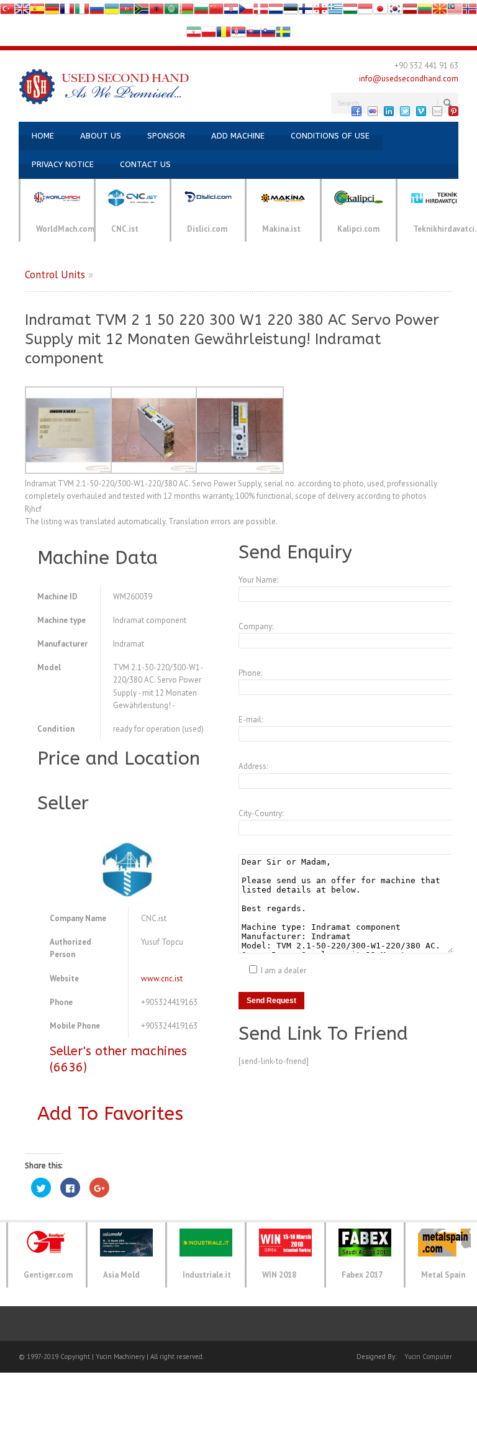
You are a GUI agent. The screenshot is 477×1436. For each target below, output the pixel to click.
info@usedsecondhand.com (408, 78)
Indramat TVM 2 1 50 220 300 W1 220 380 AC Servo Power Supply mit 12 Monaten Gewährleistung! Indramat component (232, 339)
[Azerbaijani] (126, 11)
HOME (43, 135)
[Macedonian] (439, 11)
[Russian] (96, 11)
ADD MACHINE (238, 135)
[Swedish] (283, 34)
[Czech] (245, 11)
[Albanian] (156, 11)
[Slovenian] (268, 34)
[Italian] (82, 11)
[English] (22, 11)
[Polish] (208, 34)
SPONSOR (166, 135)
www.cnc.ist (162, 978)
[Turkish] (7, 11)
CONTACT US (145, 164)
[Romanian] (223, 34)
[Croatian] (231, 11)
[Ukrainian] (111, 11)
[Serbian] (238, 34)
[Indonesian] (365, 11)
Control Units (55, 274)
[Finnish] (305, 11)
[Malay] (454, 11)
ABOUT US (100, 135)
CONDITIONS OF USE (330, 135)
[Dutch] (275, 11)
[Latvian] (409, 11)
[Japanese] (380, 11)
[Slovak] (253, 34)
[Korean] (395, 11)
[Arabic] (171, 11)
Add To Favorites (110, 1113)
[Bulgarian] (201, 11)
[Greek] (335, 11)
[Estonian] (290, 11)
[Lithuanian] (424, 11)
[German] (52, 11)
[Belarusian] (186, 11)
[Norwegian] (469, 11)
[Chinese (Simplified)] (216, 11)
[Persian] (193, 34)
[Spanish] (37, 11)
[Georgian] (320, 11)
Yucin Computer (428, 1356)
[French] (67, 11)
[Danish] (260, 11)
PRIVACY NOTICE (63, 164)
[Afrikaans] (141, 11)
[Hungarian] (350, 11)
